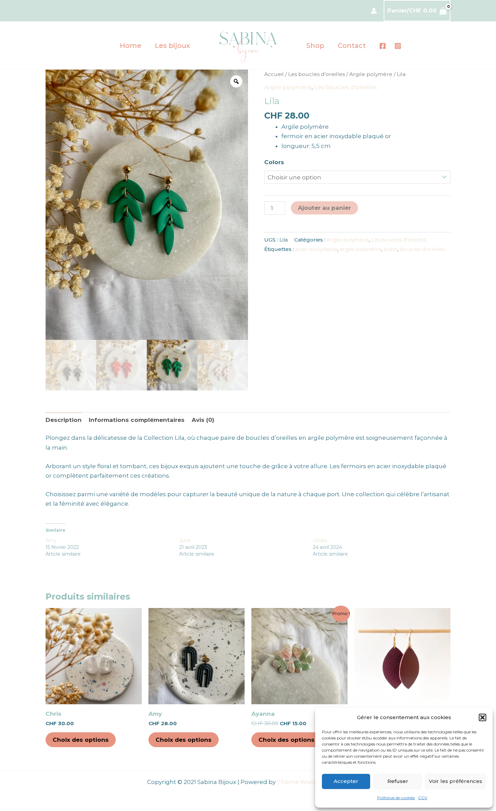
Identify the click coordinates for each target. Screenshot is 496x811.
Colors (274, 162)
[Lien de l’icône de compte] (374, 11)
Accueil (274, 74)
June (185, 540)
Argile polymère (370, 74)
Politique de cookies (396, 797)
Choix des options (81, 739)
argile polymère (360, 249)
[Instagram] (397, 46)
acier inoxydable (316, 249)
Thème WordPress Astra (313, 782)
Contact (352, 46)
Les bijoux (172, 46)
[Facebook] (382, 46)
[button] (482, 717)
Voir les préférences (455, 781)
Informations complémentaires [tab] (137, 419)
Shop (315, 46)
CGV (422, 797)
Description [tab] (64, 419)
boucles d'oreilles (422, 249)
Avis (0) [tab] (203, 419)
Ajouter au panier (324, 207)
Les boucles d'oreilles (316, 74)
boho (390, 249)
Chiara (320, 540)
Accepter (346, 781)
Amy (51, 540)
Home (130, 46)
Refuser (397, 781)
